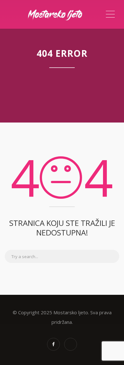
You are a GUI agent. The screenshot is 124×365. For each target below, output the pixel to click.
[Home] (55, 14)
